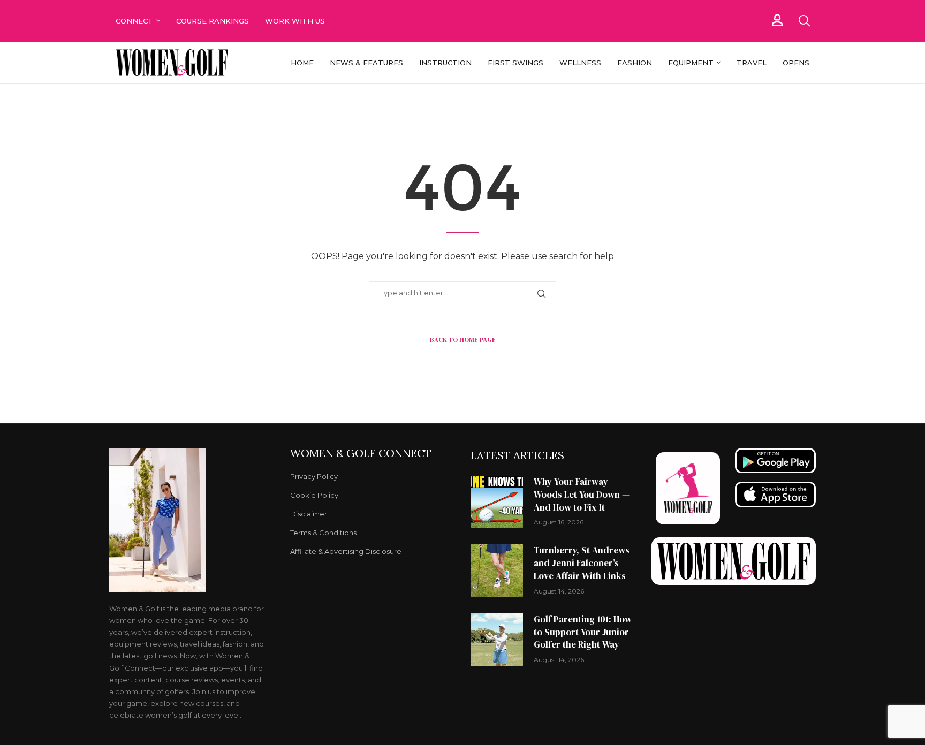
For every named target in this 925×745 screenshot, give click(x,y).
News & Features (366, 62)
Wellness (580, 62)
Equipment (691, 62)
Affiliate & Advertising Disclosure (345, 551)
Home (302, 62)
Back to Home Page (463, 340)
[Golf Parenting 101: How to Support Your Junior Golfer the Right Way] (497, 639)
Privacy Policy (314, 476)
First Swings (515, 62)
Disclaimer (308, 514)
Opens (796, 62)
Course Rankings (212, 21)
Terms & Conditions (323, 532)
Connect (134, 21)
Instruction (445, 62)
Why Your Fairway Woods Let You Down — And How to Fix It (582, 494)
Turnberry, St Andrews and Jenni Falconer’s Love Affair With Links (582, 563)
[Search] (804, 20)
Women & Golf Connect (360, 453)
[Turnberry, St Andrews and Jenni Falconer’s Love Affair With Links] (497, 570)
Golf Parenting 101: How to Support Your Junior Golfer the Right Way (583, 632)
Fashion (634, 62)
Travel (752, 62)
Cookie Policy (314, 495)
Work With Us (296, 21)
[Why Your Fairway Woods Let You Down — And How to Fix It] (497, 502)
